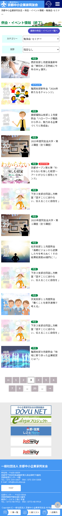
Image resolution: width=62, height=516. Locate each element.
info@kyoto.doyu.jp (17, 482)
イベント (36, 85)
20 (34, 388)
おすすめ (44, 164)
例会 (34, 59)
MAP (11, 488)
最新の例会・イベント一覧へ (44, 31)
